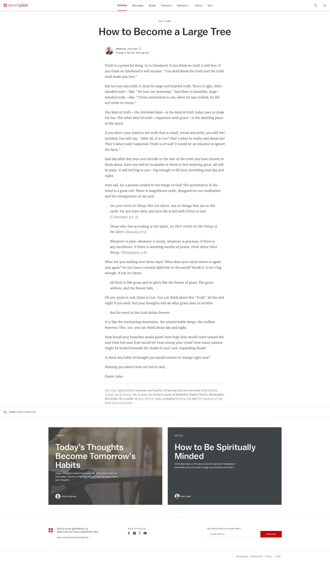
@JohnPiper (126, 390)
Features (182, 5)
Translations (242, 556)
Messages (138, 5)
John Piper (111, 390)
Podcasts (166, 5)
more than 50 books (150, 398)
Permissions (256, 556)
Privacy (268, 556)
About (198, 5)
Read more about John (118, 402)
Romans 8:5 (136, 232)
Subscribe (271, 534)
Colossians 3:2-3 (124, 217)
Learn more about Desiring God (73, 537)
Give (210, 5)
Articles (122, 5)
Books (152, 5)
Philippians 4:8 (134, 252)
